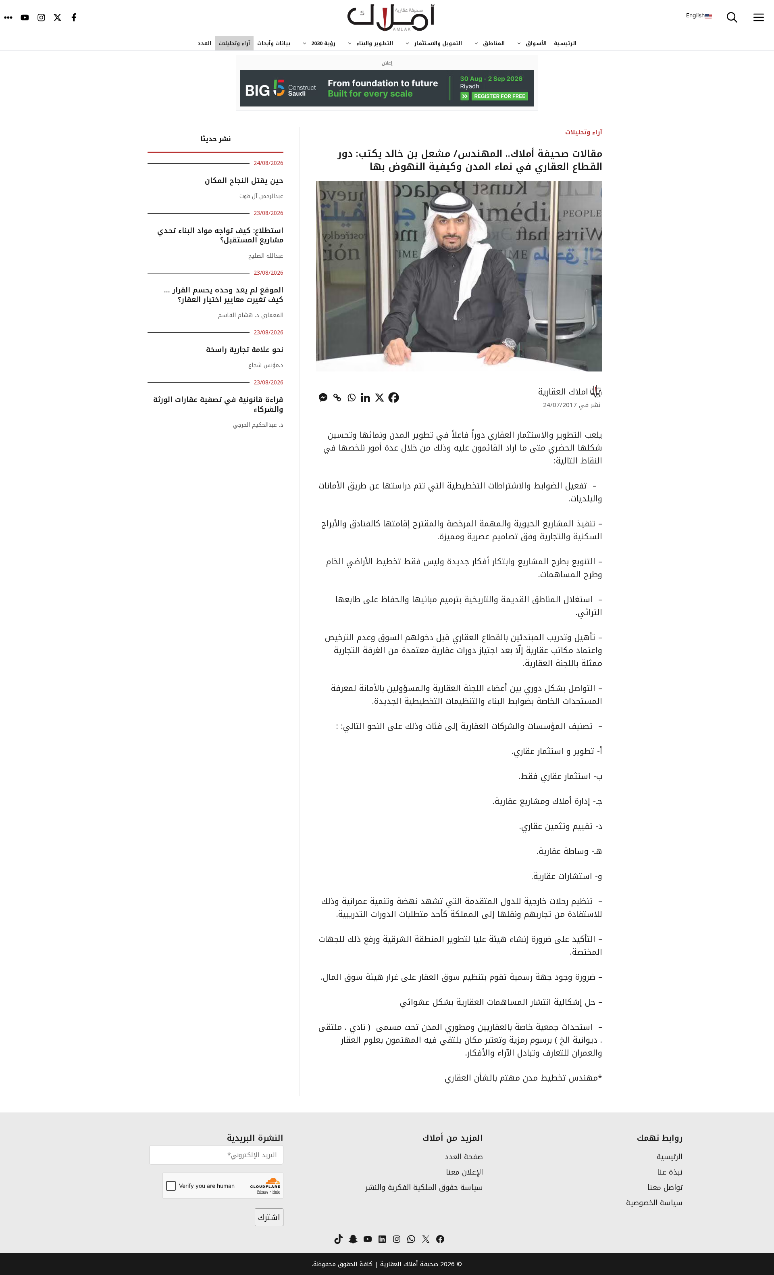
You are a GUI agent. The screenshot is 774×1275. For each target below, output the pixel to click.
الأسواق (536, 43)
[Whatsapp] (351, 397)
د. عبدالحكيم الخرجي (258, 424)
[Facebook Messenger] (323, 397)
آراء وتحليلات (234, 43)
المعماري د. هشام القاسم (250, 315)
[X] (379, 397)
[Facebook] (394, 397)
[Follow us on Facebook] (74, 18)
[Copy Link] (337, 397)
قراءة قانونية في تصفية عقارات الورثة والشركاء (218, 404)
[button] (732, 18)
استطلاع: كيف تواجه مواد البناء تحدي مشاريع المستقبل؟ (220, 235)
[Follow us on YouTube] (25, 18)
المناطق (494, 43)
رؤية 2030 (323, 43)
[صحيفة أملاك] (391, 18)
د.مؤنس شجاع (265, 365)
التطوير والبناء (374, 43)
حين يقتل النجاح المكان (244, 181)
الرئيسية (565, 43)
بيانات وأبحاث (273, 43)
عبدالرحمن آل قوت (261, 196)
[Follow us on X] (57, 18)
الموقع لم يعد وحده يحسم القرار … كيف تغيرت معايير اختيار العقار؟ (223, 294)
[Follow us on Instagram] (41, 18)
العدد (204, 43)
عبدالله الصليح (265, 255)
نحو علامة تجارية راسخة (243, 350)
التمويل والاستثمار (438, 43)
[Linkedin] (365, 397)
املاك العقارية (563, 391)
